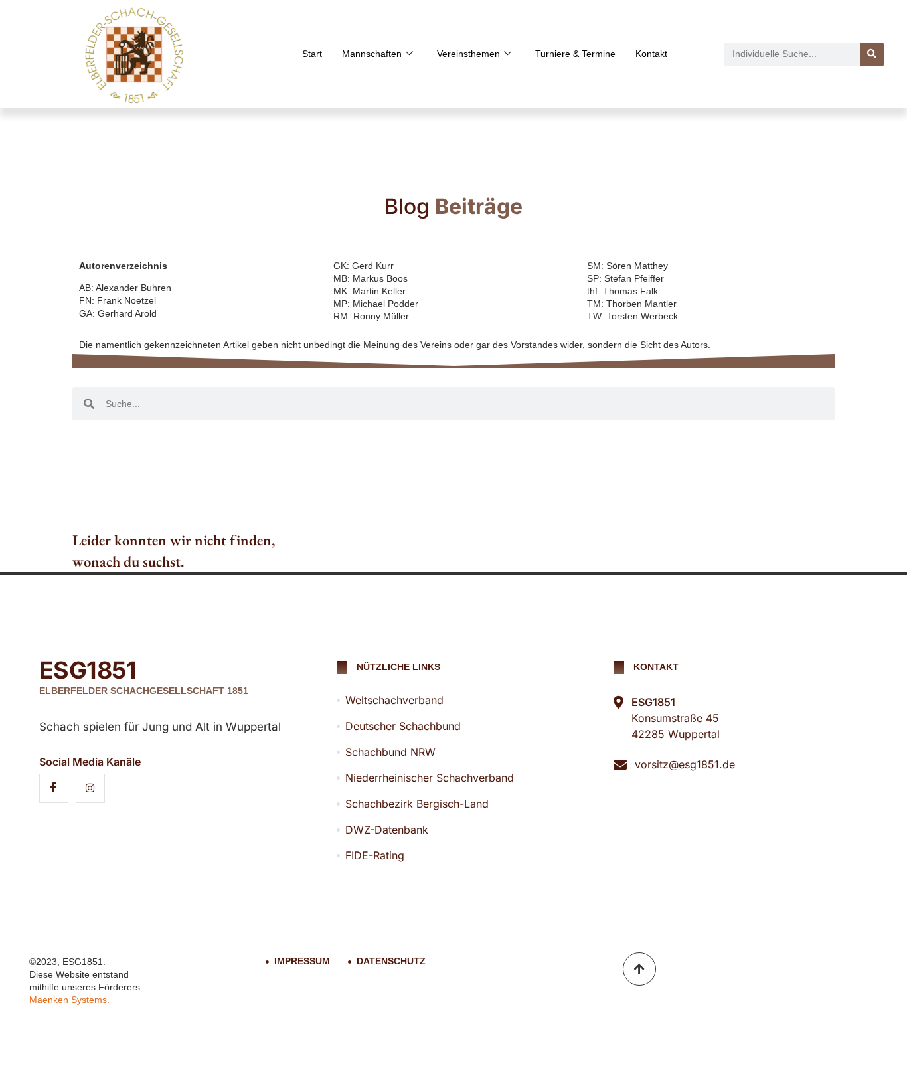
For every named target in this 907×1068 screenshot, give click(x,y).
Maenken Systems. (69, 999)
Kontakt (651, 53)
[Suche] (872, 54)
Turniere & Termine (575, 53)
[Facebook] (53, 788)
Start (312, 53)
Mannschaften (372, 53)
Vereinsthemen (468, 53)
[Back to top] (639, 969)
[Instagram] (90, 788)
